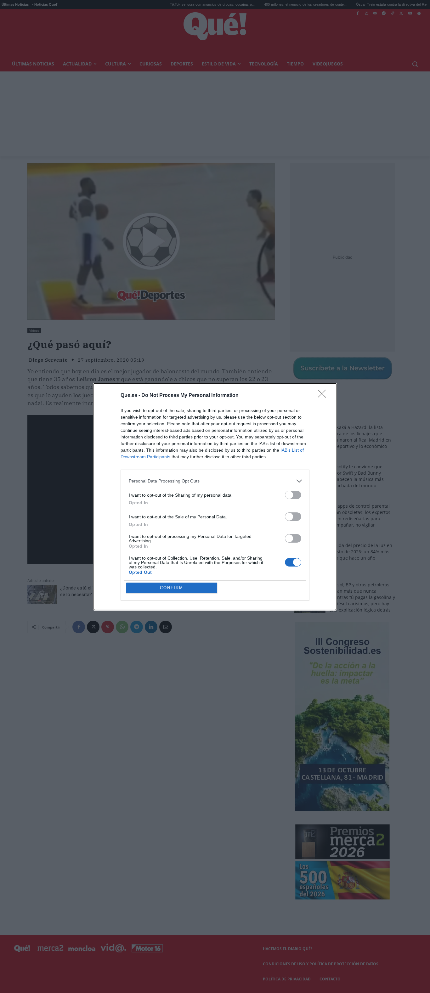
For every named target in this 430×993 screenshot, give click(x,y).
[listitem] (215, 481)
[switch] (293, 495)
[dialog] (215, 496)
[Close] (324, 396)
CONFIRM (171, 587)
